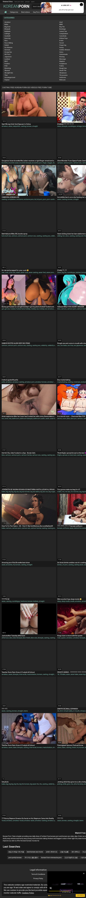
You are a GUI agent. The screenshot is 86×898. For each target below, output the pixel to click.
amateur (5, 126)
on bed (70, 455)
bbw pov (74, 418)
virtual (82, 711)
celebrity (54, 236)
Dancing (7, 38)
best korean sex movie (35, 852)
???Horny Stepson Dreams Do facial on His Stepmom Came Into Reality (28, 818)
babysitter (16, 126)
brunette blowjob (25, 163)
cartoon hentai (26, 455)
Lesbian (7, 59)
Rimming (7, 68)
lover (6, 418)
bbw (58, 309)
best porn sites (19, 1)
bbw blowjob (17, 638)
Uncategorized (9, 77)
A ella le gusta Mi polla (10, 380)
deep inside (66, 601)
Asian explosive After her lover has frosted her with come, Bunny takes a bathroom (29, 416)
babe (3, 491)
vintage (79, 126)
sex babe (63, 345)
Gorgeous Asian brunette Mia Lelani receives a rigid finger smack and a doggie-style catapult (29, 161)
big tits (64, 272)
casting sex (46, 236)
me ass (67, 491)
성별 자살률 (64, 852)
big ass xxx (44, 491)
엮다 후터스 (75, 852)
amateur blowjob (79, 638)
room (64, 418)
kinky (81, 784)
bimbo (59, 565)
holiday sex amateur (47, 309)
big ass (16, 491)
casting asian (78, 565)
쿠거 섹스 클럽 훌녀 (31, 857)
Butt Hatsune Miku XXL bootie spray (14, 234)
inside (72, 601)
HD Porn (7, 54)
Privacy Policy (38, 878)
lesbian (78, 272)
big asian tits (34, 784)
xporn (32, 1)
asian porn (50, 272)
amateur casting (18, 382)
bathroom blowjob (26, 418)
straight (35, 126)
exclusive (19, 199)
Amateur (7, 22)
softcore (66, 528)
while (64, 784)
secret (59, 418)
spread (64, 455)
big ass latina (35, 491)
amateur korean (41, 382)
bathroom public (39, 418)
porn (44, 199)
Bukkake (7, 31)
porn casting (51, 199)
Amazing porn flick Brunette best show (16, 562)
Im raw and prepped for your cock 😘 (15, 270)
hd (35, 199)
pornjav (27, 1)
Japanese (8, 57)
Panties (7, 63)
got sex (7, 309)
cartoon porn (68, 163)
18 (58, 674)
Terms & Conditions (38, 874)
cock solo (12, 272)
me (63, 491)
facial (4, 820)
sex (58, 345)
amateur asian (29, 820)
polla (3, 382)
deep (59, 601)
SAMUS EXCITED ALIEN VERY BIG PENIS (16, 343)
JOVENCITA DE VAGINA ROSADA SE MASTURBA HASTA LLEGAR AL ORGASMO (29, 489)
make (59, 491)
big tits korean (24, 784)
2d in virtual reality (66, 711)
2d (58, 711)
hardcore (24, 601)
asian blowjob (55, 418)
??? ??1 (4, 709)
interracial (22, 674)
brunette (5, 163)
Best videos (25, 12)
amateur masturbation (55, 382)
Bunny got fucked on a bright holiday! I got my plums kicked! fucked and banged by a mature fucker (29, 307)
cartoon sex (77, 163)
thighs (59, 455)
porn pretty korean (15, 857)
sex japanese (78, 345)
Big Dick (7, 27)
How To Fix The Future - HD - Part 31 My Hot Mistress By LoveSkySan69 (27, 526)
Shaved (7, 70)
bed (74, 455)
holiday (27, 309)
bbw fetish (26, 638)
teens (26, 711)
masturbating (62, 382)
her (63, 236)
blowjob (64, 126)
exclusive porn (29, 199)
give (68, 784)
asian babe (74, 674)
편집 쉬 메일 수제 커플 (16, 852)
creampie (76, 382)
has (10, 418)
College (7, 33)
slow (67, 236)
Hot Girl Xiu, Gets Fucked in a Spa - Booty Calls (18, 453)
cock (6, 272)
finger (45, 163)
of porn (65, 565)
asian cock (24, 272)
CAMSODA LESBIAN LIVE (10, 197)
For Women (8, 47)
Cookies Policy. (28, 893)
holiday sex (35, 309)
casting (23, 126)
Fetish (6, 45)
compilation (12, 199)
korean (29, 126)
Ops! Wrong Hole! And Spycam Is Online (16, 124)
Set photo (5, 782)
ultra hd (76, 784)
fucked (13, 309)
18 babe (63, 674)
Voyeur (7, 80)
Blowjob (7, 29)
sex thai (70, 345)
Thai (6, 75)
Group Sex (8, 52)
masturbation (32, 674)
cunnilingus (72, 126)
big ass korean (25, 491)
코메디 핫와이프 (51, 852)
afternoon (5, 638)
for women (75, 491)
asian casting (33, 272)
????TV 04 (5, 599)
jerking (59, 784)
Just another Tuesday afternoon (13, 636)
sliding (59, 236)
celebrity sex (52, 345)
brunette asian (14, 163)
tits (41, 784)
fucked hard (20, 309)
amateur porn (30, 382)
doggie (49, 163)
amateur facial (18, 820)
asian (10, 126)
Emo (6, 40)
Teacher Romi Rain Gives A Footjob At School (18, 672)
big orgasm (53, 491)
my (56, 309)
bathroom (15, 418)
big (7, 491)
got (3, 309)
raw (3, 272)
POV (6, 66)
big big (11, 491)
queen (63, 638)
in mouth (76, 711)
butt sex (8, 236)
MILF (6, 61)
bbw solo (34, 638)
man (59, 638)
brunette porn (37, 163)
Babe (6, 24)
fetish (74, 747)
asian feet (42, 272)
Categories (14, 12)
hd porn (39, 199)
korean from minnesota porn (51, 857)
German (7, 50)
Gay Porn (36, 12)
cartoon (60, 163)
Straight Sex (8, 73)
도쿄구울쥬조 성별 (71, 857)
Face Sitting (8, 43)
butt (3, 236)
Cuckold (7, 36)
